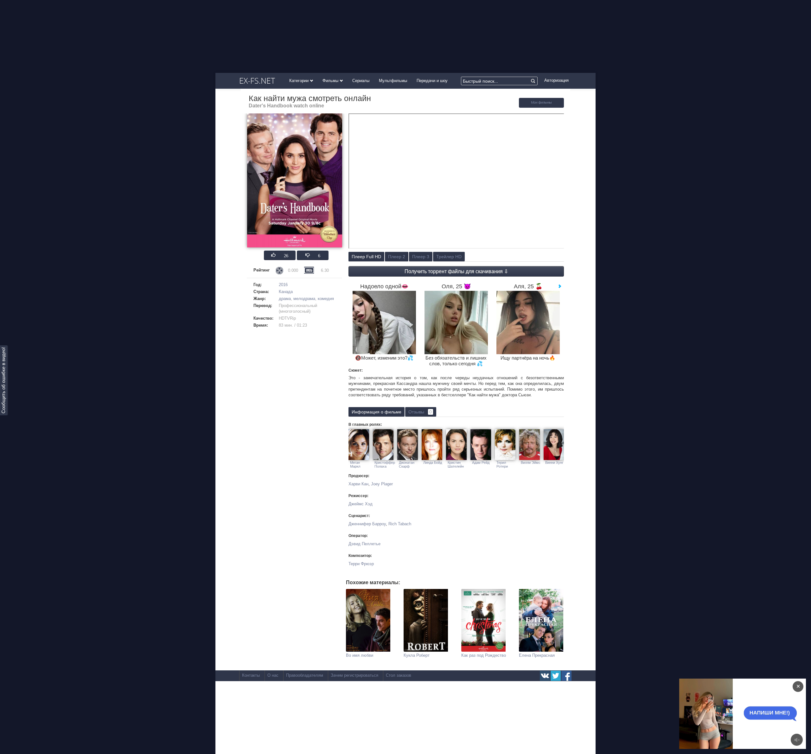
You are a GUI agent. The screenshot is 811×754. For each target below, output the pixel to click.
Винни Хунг (554, 462)
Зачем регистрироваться (354, 675)
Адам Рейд (480, 462)
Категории (299, 80)
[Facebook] (566, 675)
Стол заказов (398, 675)
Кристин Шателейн (456, 464)
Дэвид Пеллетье (364, 543)
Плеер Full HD (366, 256)
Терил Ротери (502, 464)
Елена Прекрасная (537, 655)
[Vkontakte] (545, 675)
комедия (326, 298)
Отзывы (420, 411)
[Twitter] (555, 675)
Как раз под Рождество (483, 655)
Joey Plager (382, 484)
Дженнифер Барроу (367, 523)
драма (285, 298)
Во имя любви (359, 655)
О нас (272, 675)
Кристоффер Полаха (384, 464)
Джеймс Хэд (360, 504)
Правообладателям (304, 675)
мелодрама (304, 298)
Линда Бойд (432, 462)
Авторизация (556, 80)
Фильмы (331, 80)
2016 (283, 284)
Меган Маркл (355, 464)
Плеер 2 (396, 256)
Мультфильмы (393, 80)
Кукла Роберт (417, 655)
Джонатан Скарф (406, 464)
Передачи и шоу (432, 80)
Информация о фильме (376, 411)
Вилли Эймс (530, 462)
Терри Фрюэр (361, 563)
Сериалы (360, 80)
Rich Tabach (399, 523)
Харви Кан (358, 484)
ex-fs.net (257, 80)
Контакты (251, 675)
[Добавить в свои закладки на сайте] (541, 106)
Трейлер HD (449, 256)
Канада (286, 291)
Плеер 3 (420, 256)
